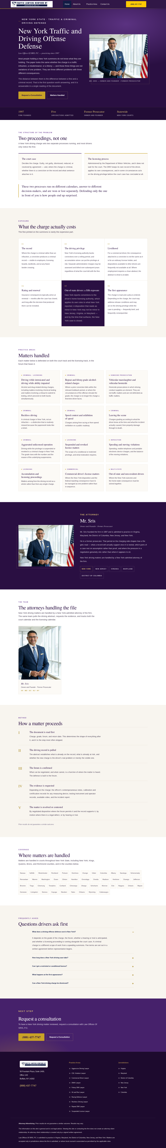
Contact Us (105, 4)
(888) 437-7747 (31, 1037)
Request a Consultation (32, 95)
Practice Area (91, 4)
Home (67, 4)
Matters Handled (57, 95)
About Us (76, 4)
